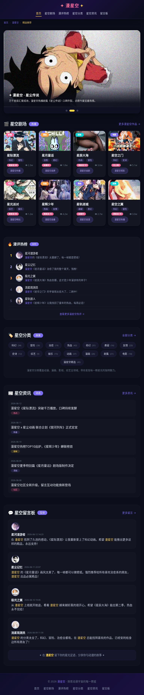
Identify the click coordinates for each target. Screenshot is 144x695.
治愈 (53, 345)
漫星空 (15, 22)
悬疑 (109, 345)
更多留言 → (129, 512)
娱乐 (53, 353)
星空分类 (77, 13)
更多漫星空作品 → (129, 124)
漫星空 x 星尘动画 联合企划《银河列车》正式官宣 (44, 427)
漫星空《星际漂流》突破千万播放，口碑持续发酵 (44, 408)
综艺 (35, 353)
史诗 (17, 353)
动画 (71, 353)
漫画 (90, 353)
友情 (128, 345)
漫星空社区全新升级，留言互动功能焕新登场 (41, 485)
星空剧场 (50, 13)
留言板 (104, 13)
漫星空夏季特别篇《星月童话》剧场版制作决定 (42, 466)
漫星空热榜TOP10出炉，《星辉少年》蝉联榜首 (42, 446)
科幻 (16, 345)
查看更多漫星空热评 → (72, 314)
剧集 (108, 353)
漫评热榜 (63, 13)
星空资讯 (91, 13)
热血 (72, 345)
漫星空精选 (72, 362)
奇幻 (90, 345)
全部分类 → (129, 335)
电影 (127, 353)
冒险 (35, 345)
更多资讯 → (129, 393)
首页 (38, 13)
